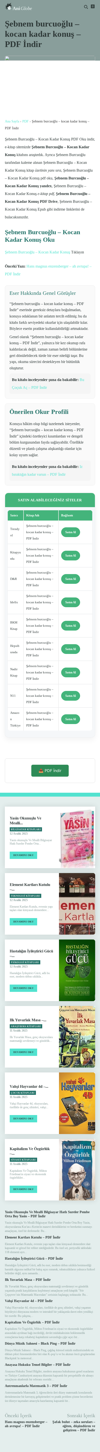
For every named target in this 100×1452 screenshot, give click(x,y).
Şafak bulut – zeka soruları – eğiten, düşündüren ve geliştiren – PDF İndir (73, 1426)
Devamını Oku (23, 855)
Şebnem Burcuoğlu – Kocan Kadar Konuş (37, 252)
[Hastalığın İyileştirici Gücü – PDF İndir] (77, 970)
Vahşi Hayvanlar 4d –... (29, 1086)
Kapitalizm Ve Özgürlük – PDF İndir (32, 1322)
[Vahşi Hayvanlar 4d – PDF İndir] (77, 1103)
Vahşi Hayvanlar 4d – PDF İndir (29, 1301)
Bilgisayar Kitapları (26, 829)
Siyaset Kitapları (23, 1160)
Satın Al (70, 532)
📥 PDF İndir (50, 770)
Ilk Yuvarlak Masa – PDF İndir (28, 1280)
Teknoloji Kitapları (25, 896)
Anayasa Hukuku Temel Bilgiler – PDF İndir (38, 1365)
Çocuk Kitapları (23, 1093)
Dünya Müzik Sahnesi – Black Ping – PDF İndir (40, 1343)
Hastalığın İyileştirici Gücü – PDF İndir (34, 1258)
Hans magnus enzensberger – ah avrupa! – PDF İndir (26, 1424)
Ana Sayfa (12, 121)
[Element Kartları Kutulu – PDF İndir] (77, 904)
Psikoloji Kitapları (25, 962)
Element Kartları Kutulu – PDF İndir (32, 1237)
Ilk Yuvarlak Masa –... (28, 1020)
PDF (25, 121)
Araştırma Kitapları (26, 1026)
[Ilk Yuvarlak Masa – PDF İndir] (77, 1037)
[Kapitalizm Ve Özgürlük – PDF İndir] (77, 1170)
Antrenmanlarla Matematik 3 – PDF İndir (36, 1386)
